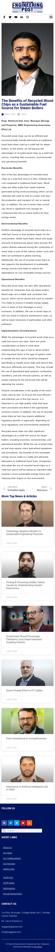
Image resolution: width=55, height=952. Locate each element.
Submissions (9, 888)
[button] (50, 16)
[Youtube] (16, 17)
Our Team (7, 853)
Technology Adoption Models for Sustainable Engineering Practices (24, 533)
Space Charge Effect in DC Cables (24, 690)
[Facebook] (4, 823)
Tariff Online (8, 883)
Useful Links (8, 869)
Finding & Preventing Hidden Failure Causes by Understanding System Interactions (25, 585)
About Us (7, 847)
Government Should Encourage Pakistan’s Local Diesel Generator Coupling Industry (24, 639)
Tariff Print (8, 877)
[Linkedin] (10, 823)
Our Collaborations (12, 858)
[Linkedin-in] (21, 17)
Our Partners (9, 863)
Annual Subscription (12, 894)
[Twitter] (10, 17)
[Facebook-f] (4, 17)
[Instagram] (27, 17)
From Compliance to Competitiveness (26, 738)
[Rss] (29, 823)
